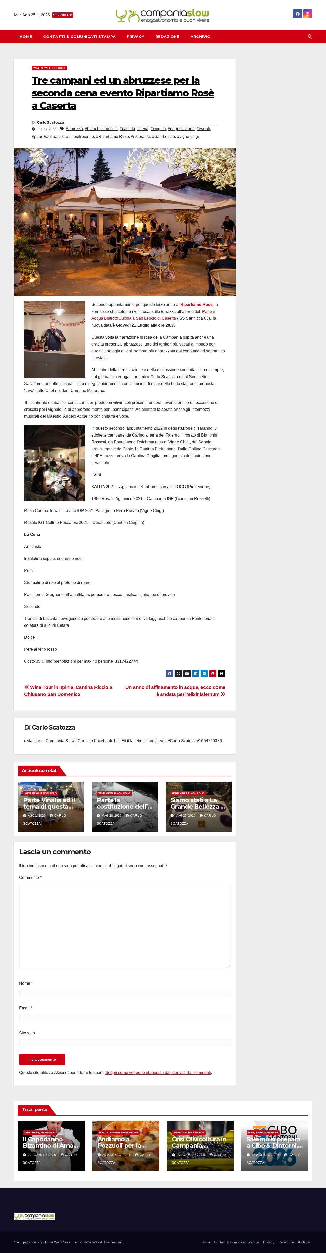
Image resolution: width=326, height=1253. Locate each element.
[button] (310, 36)
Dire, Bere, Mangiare (39, 1132)
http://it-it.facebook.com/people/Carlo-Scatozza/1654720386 (168, 741)
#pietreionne (82, 136)
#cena (142, 128)
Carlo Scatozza (50, 122)
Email (25, 1008)
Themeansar (113, 1242)
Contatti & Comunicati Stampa (79, 36)
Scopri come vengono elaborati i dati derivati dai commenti (158, 1072)
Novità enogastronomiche (118, 1132)
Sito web (27, 1033)
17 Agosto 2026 (191, 1155)
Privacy (135, 36)
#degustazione (181, 128)
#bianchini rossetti (101, 128)
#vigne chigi (188, 136)
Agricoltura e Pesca (188, 1132)
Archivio (200, 36)
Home (26, 36)
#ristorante (140, 136)
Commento (30, 877)
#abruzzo (74, 128)
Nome (26, 983)
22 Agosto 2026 (42, 1155)
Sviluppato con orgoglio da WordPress (42, 1242)
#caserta (127, 128)
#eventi (203, 128)
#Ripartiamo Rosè (112, 136)
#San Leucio (163, 136)
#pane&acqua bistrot (50, 136)
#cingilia (158, 128)
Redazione (168, 36)
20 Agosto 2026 (117, 1155)
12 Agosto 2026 (266, 1155)
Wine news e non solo (49, 68)
